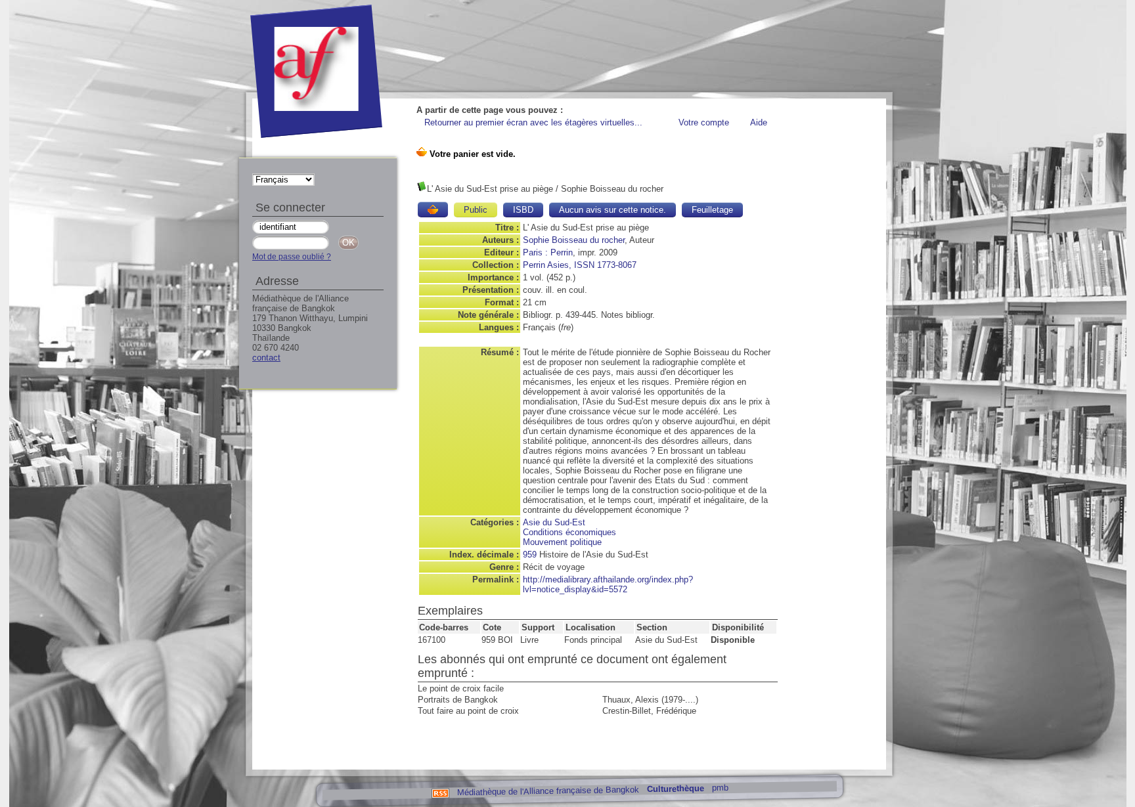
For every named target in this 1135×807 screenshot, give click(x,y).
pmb (719, 788)
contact (266, 357)
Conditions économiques (569, 532)
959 (530, 554)
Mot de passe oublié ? (291, 256)
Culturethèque (674, 789)
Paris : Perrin (548, 252)
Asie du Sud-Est (554, 522)
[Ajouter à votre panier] (433, 209)
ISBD (523, 210)
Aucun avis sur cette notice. (612, 210)
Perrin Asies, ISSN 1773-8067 (579, 265)
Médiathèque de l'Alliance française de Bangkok (547, 790)
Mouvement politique (562, 542)
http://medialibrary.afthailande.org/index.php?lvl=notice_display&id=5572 (608, 584)
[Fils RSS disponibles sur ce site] (440, 792)
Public (475, 210)
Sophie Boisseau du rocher (574, 240)
